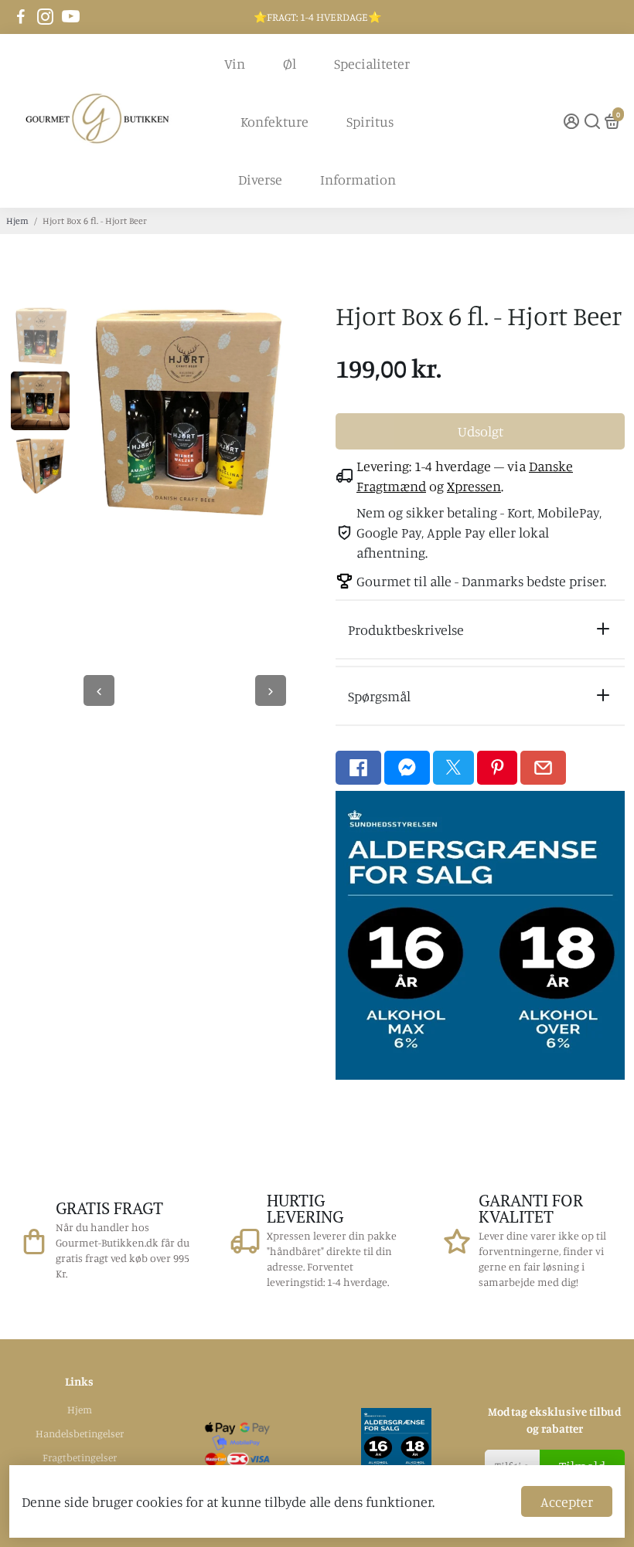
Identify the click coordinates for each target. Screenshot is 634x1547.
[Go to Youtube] (70, 17)
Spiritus (370, 121)
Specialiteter (372, 63)
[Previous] (99, 690)
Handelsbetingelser (80, 1433)
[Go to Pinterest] (497, 768)
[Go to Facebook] (20, 17)
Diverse (260, 179)
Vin (234, 63)
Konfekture (274, 121)
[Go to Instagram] (45, 17)
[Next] (270, 690)
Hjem (17, 220)
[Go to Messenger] (407, 768)
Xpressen (474, 485)
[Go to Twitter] (453, 768)
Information (358, 179)
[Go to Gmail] (543, 768)
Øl (289, 63)
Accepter (566, 1501)
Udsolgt (480, 430)
